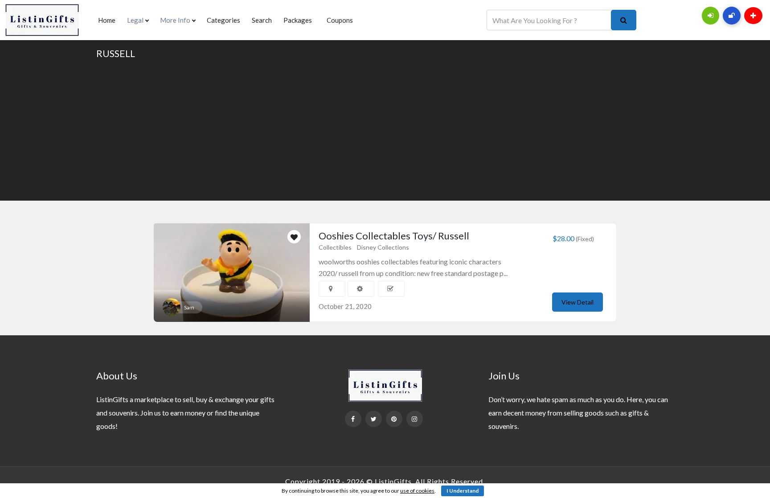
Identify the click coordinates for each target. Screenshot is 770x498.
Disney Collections (383, 247)
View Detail (577, 302)
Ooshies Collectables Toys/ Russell (394, 236)
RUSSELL (115, 53)
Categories (223, 20)
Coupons (340, 20)
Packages (297, 20)
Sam (189, 307)
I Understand (462, 490)
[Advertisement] (385, 129)
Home (106, 20)
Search (262, 20)
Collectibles (335, 247)
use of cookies (417, 490)
